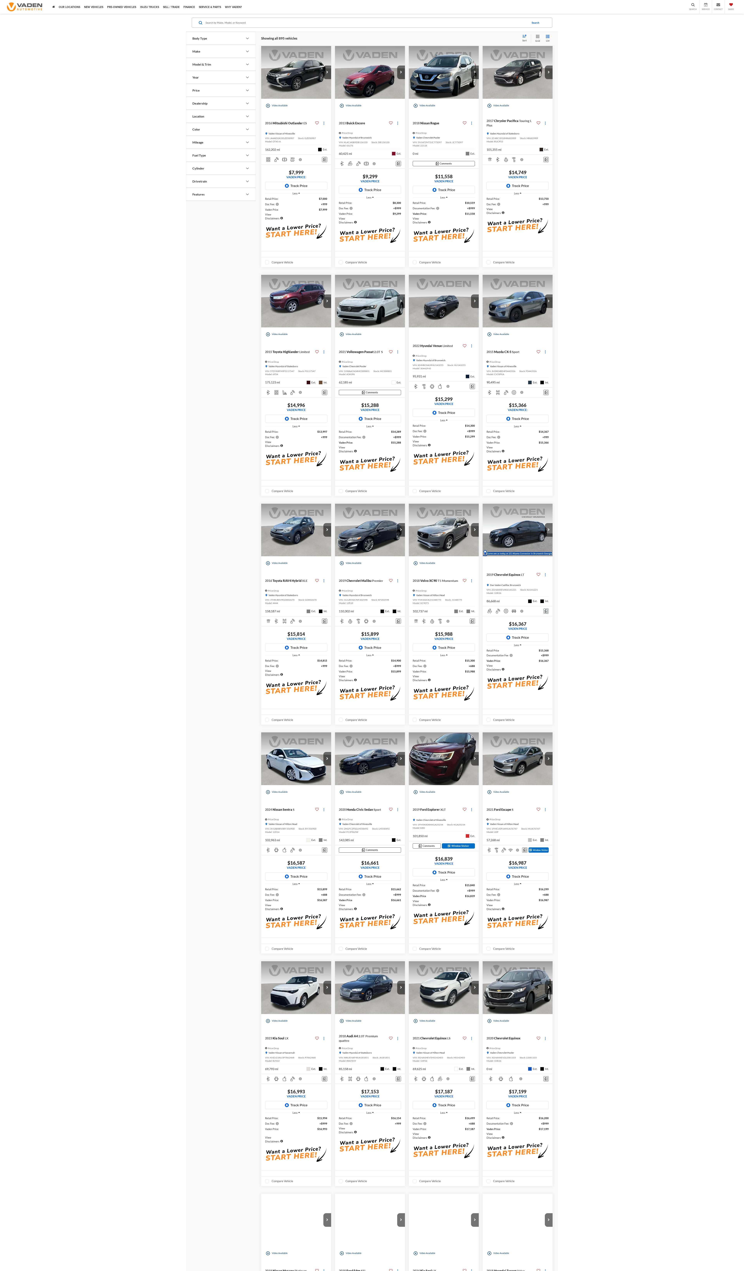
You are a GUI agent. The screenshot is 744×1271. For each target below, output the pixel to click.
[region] (296, 208)
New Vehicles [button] (93, 7)
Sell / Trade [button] (171, 7)
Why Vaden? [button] (233, 7)
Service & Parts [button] (210, 7)
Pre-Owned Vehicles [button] (121, 7)
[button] (327, 72)
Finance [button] (189, 7)
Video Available (277, 105)
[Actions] (323, 123)
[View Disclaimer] (300, 160)
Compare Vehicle (282, 262)
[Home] (53, 7)
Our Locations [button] (69, 7)
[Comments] (324, 159)
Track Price (298, 185)
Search (535, 22)
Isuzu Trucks (149, 7)
